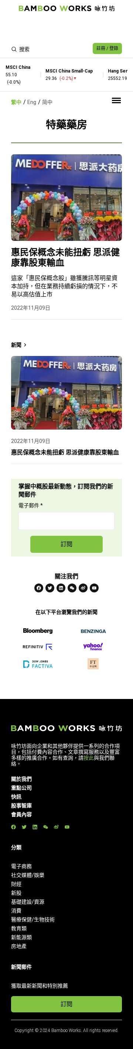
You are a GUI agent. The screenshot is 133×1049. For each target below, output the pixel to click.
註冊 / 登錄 (107, 48)
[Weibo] (83, 588)
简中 (47, 102)
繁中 (16, 102)
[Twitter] (49, 588)
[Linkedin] (61, 588)
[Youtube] (94, 588)
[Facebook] (38, 588)
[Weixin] (72, 588)
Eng (31, 102)
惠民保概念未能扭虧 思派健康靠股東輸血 (65, 258)
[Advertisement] (66, 28)
